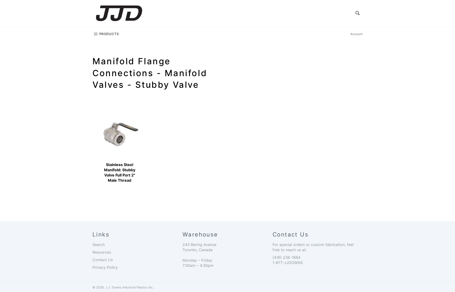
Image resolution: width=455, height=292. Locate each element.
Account (356, 34)
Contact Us (102, 259)
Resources (101, 252)
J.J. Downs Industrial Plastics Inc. (130, 287)
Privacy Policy (105, 267)
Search (98, 244)
